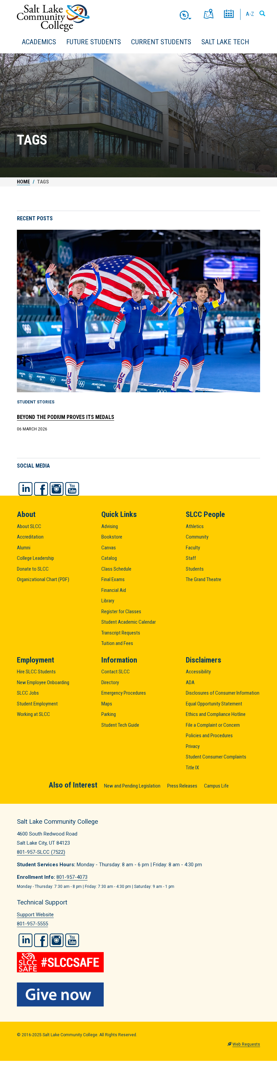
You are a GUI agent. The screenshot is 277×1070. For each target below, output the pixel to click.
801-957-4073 (71, 877)
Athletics (195, 526)
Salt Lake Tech (225, 42)
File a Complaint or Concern (213, 725)
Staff (191, 558)
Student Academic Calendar (128, 622)
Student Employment (37, 704)
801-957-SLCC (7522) (41, 852)
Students (195, 569)
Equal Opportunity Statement (214, 704)
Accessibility (198, 672)
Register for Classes (121, 611)
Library (107, 601)
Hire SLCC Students (36, 672)
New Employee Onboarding (43, 682)
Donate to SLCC (33, 569)
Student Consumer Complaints (216, 757)
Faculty (193, 548)
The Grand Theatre (203, 579)
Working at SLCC (33, 714)
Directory (110, 682)
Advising (109, 526)
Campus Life (216, 786)
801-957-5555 (32, 924)
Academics (39, 42)
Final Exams (113, 579)
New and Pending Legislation (132, 786)
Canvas (108, 548)
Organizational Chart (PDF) (43, 579)
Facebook (41, 489)
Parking (108, 714)
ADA (190, 682)
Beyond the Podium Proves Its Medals (65, 417)
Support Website (35, 915)
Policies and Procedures (209, 735)
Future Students (93, 42)
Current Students (161, 42)
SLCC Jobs (28, 693)
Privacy (193, 746)
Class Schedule (116, 569)
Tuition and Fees (117, 643)
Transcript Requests (120, 633)
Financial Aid (113, 590)
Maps (106, 704)
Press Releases (182, 786)
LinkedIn (25, 489)
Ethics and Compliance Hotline (216, 714)
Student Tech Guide (120, 725)
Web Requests (246, 1044)
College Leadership (35, 558)
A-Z (250, 13)
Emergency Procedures (123, 693)
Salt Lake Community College (53, 18)
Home (23, 182)
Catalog (109, 558)
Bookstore (111, 537)
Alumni (23, 548)
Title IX (192, 768)
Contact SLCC (115, 672)
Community (197, 537)
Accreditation (30, 537)
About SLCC (29, 526)
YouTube (72, 489)
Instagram (57, 489)
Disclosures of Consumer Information (222, 693)
